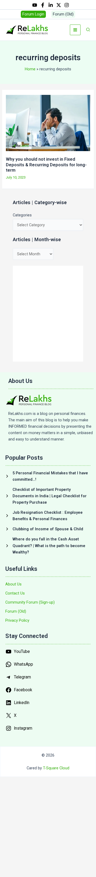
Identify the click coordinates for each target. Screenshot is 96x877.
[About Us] (13, 584)
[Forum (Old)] (15, 611)
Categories (22, 215)
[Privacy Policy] (17, 620)
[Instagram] (66, 5)
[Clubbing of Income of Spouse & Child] (44, 529)
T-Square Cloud (56, 768)
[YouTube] (34, 5)
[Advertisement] (48, 314)
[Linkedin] (50, 5)
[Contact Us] (15, 593)
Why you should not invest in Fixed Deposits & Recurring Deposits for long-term (46, 164)
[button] (33, 14)
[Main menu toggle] (75, 30)
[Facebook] (42, 5)
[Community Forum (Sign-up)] (30, 602)
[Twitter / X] (58, 5)
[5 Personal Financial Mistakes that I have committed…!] (48, 476)
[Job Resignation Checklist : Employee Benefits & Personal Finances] (48, 515)
